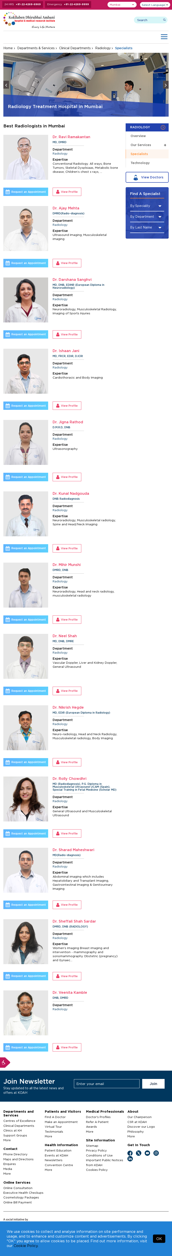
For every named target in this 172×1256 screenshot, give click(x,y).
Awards (91, 1126)
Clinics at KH (12, 1130)
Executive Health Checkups (23, 1192)
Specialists (139, 153)
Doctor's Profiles (98, 1116)
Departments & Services (36, 48)
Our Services (148, 144)
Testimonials (54, 1131)
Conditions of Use (99, 1155)
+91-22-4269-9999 (76, 4)
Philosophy (135, 1131)
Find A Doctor (55, 1116)
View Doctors (151, 177)
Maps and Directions (18, 1159)
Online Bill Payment (17, 1202)
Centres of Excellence (19, 1120)
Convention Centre (59, 1165)
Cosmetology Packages (21, 1197)
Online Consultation (17, 1187)
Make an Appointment (61, 1121)
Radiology (103, 48)
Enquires (9, 1163)
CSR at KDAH (137, 1121)
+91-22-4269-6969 (28, 4)
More (7, 1140)
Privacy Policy (96, 1150)
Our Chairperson (139, 1116)
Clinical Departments (75, 48)
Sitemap (92, 1145)
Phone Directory (15, 1154)
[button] (122, 4)
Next (166, 85)
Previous (6, 85)
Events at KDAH (56, 1155)
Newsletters (53, 1160)
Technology (140, 162)
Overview (138, 136)
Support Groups (15, 1135)
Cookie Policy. (26, 1246)
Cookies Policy (97, 1169)
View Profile (69, 191)
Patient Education (58, 1150)
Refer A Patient (97, 1121)
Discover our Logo (141, 1126)
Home (8, 48)
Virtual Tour (53, 1126)
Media (7, 1168)
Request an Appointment (28, 191)
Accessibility (5, 1062)
